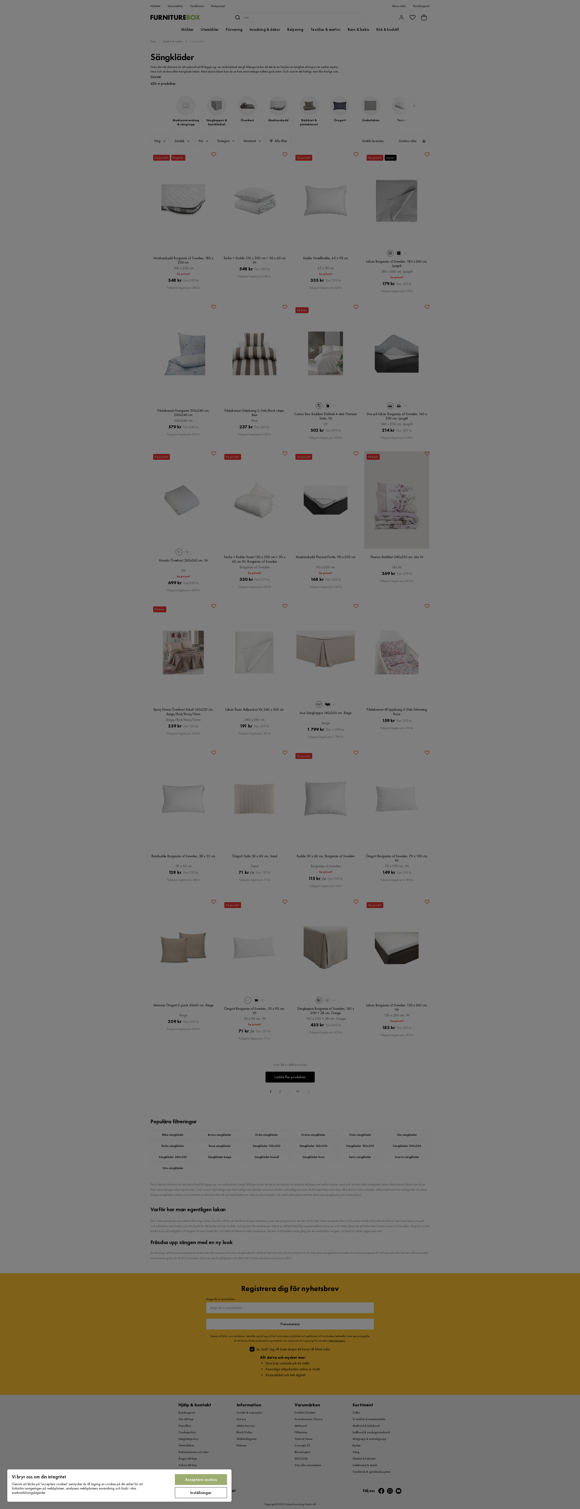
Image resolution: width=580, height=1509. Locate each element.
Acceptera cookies (201, 1479)
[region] (119, 1485)
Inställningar (200, 1492)
